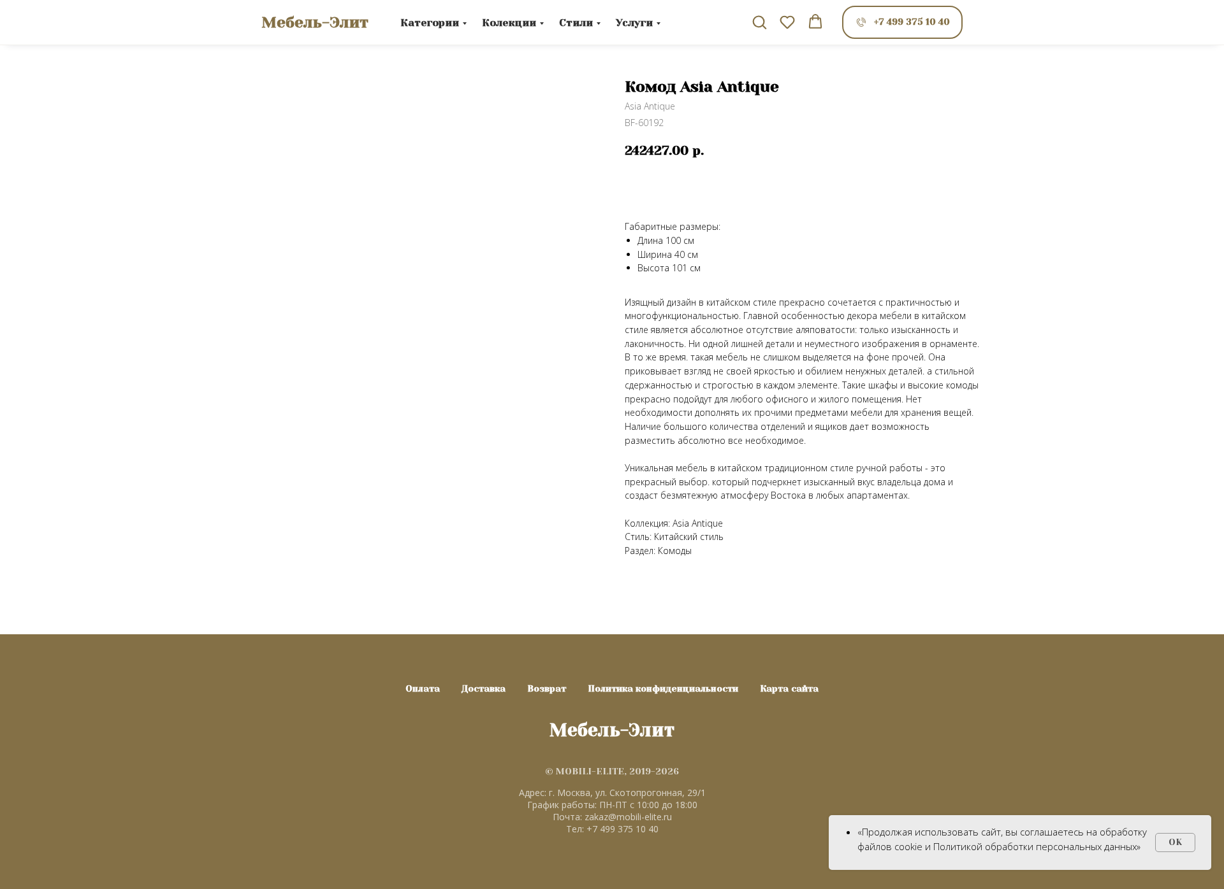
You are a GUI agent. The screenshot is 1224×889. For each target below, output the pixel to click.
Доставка (484, 688)
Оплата (422, 688)
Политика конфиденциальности (663, 688)
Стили (576, 23)
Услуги (634, 23)
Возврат (546, 688)
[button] (759, 21)
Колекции (509, 23)
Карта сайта (789, 688)
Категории (429, 23)
